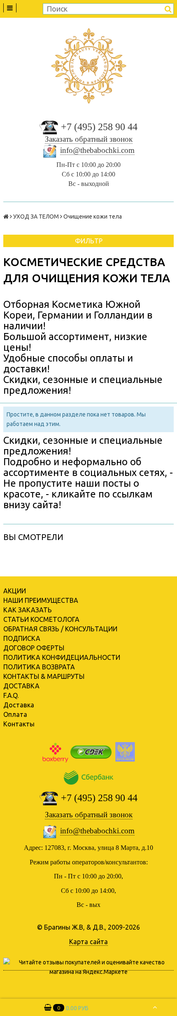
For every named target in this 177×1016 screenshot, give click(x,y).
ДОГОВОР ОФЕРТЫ (33, 648)
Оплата (15, 714)
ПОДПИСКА (21, 638)
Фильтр (88, 241)
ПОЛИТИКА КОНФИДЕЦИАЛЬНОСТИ (61, 657)
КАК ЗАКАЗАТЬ (27, 610)
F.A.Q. (11, 695)
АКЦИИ (14, 591)
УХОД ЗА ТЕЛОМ (36, 216)
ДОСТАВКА (21, 686)
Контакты (19, 724)
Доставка (18, 705)
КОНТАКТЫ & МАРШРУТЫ (43, 676)
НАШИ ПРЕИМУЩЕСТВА (40, 600)
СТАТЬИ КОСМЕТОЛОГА (41, 619)
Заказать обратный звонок (89, 139)
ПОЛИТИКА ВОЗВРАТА (39, 667)
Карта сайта (88, 941)
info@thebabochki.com (97, 150)
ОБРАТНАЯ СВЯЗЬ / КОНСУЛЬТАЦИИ (60, 629)
